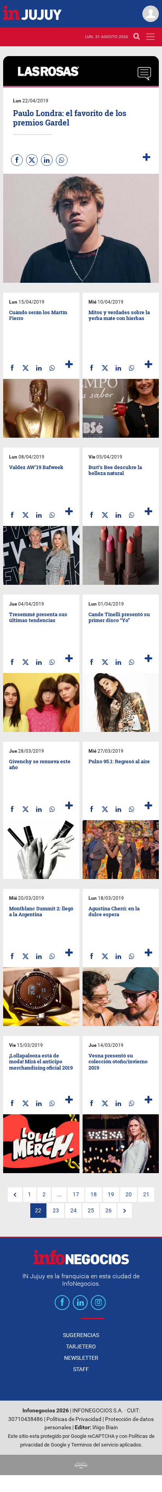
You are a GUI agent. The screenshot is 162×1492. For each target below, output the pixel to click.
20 (128, 1194)
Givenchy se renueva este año (39, 764)
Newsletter (81, 1358)
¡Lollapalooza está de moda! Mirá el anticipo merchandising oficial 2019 (41, 1061)
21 (146, 1194)
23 (56, 1210)
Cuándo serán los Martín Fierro (38, 315)
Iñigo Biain (105, 1427)
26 (108, 1210)
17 (76, 1194)
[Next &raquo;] (125, 1210)
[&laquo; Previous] (15, 1194)
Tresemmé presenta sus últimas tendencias (38, 617)
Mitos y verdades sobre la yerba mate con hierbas (119, 315)
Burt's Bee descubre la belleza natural (115, 470)
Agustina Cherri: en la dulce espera (114, 911)
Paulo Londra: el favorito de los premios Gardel (69, 117)
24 (73, 1210)
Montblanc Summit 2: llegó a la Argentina (41, 911)
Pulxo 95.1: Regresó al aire (119, 761)
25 (91, 1210)
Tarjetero (81, 1346)
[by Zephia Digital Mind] (81, 1464)
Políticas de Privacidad (73, 1419)
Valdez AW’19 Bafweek (36, 467)
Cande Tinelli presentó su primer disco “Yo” (119, 617)
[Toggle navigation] (150, 36)
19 (111, 1194)
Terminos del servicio (94, 1445)
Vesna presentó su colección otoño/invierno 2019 (117, 1061)
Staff (81, 1369)
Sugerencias (81, 1335)
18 (93, 1194)
